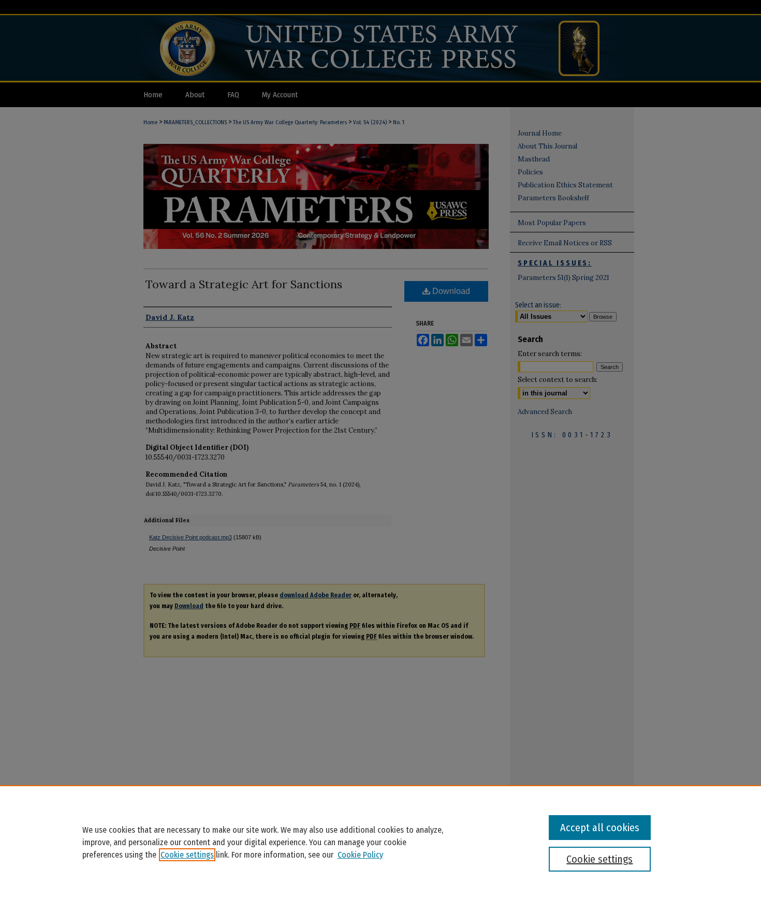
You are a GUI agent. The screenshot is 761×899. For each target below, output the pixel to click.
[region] (380, 842)
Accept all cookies (599, 827)
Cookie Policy (360, 855)
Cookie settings (187, 855)
